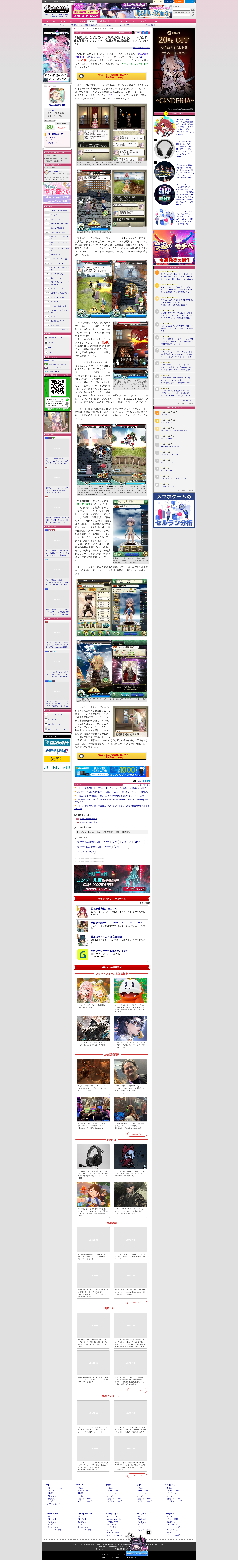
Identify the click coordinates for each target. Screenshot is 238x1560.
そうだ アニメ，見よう (58, 263)
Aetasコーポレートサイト (56, 729)
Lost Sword (164, 414)
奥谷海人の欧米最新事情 (59, 210)
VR (112, 21)
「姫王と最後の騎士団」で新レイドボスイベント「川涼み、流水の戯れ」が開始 (111, 788)
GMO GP (51, 110)
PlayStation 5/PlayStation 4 (56, 368)
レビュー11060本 (51, 16)
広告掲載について (54, 724)
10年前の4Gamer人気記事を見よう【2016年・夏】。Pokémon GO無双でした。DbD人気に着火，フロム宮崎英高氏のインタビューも (57, 520)
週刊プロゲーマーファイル (60, 223)
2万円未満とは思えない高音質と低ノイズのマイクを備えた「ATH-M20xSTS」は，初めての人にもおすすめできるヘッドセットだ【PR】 (93, 1174)
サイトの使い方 (70, 1)
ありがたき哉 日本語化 (58, 306)
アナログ (142, 21)
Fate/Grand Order (166, 438)
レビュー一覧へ (137, 1390)
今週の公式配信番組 (57, 228)
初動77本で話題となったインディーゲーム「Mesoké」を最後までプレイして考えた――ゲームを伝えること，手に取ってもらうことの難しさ (57, 612)
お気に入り (168, 1)
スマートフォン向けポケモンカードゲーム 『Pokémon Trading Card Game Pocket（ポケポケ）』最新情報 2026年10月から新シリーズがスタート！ (130, 1008)
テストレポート (143, 1519)
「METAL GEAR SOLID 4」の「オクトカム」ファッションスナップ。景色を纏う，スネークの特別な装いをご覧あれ (57, 461)
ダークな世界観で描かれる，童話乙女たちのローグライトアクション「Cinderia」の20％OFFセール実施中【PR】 (130, 1173)
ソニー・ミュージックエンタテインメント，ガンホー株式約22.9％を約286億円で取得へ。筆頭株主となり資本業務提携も (177, 289)
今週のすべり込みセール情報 (60, 249)
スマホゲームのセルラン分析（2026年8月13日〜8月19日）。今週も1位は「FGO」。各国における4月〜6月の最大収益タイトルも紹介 (177, 302)
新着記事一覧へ (137, 1134)
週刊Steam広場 (55, 254)
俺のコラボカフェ (57, 278)
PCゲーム (51, 360)
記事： (55, 173)
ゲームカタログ (173, 1535)
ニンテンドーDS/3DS (84, 1514)
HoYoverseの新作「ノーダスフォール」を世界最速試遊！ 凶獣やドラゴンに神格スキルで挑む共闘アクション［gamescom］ (177, 341)
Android (97, 57)
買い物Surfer (55, 301)
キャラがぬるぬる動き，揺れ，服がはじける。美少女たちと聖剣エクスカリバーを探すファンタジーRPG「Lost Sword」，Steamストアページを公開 (176, 276)
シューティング (173, 1527)
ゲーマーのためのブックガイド (60, 269)
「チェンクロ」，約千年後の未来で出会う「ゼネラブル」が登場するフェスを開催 (92, 1044)
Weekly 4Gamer (56, 215)
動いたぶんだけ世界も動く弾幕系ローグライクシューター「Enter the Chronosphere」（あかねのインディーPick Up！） (130, 1292)
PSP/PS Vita (170, 1485)
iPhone (107, 842)
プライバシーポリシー (55, 714)
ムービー (120, 25)
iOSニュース (48, 25)
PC (54, 21)
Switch (82, 21)
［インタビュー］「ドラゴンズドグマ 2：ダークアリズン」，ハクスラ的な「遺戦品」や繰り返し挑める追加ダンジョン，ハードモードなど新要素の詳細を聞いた (57, 704)
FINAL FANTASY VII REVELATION (174, 430)
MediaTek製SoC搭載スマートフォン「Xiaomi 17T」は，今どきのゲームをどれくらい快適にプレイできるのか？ (93, 1379)
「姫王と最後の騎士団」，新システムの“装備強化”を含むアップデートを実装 (110, 796)
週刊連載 (51, 1499)
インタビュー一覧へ (137, 1475)
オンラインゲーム (54, 1488)
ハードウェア (123, 21)
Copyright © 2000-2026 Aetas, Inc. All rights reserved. (119, 1557)
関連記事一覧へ (145, 785)
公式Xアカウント (55, 1)
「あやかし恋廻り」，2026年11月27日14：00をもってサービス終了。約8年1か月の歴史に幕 (177, 328)
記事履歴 (179, 1)
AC (133, 21)
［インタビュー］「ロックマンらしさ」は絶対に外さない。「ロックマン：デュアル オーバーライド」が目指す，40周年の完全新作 (57, 674)
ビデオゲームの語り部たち (60, 293)
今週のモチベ (55, 219)
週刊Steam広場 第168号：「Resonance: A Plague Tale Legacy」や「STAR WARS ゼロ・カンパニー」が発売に (93, 1088)
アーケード (169, 1514)
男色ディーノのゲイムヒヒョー (60, 238)
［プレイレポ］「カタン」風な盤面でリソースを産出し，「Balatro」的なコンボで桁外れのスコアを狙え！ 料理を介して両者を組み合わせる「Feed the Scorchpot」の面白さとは (130, 1343)
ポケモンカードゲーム (169, 462)
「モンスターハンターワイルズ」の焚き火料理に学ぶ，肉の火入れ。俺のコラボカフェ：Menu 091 (130, 1257)
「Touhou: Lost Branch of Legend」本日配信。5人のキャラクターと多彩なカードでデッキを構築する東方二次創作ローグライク (177, 380)
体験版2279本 (64, 16)
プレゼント (52, 342)
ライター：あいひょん (141, 48)
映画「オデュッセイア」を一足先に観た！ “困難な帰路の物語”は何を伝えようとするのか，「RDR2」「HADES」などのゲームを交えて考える (57, 490)
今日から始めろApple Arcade (60, 274)
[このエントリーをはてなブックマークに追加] (147, 34)
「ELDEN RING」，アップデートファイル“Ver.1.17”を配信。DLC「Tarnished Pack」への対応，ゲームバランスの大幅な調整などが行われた (176, 367)
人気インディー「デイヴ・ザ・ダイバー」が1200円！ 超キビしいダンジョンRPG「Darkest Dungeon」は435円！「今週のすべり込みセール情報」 (93, 1293)
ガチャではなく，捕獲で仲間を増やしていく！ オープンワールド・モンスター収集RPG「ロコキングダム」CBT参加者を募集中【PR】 (93, 1212)
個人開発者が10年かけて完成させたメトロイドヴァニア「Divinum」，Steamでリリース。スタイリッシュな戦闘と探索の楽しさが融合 (176, 315)
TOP (47, 21)
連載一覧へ (66, 329)
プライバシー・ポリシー (119, 1554)
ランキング (190, 1)
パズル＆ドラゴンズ (168, 486)
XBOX (62, 21)
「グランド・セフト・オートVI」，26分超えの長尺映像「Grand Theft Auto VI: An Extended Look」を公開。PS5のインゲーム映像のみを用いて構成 (177, 354)
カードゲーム (172, 1524)
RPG (116, 842)
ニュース (51, 138)
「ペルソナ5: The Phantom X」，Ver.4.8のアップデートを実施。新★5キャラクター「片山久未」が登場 (130, 1045)
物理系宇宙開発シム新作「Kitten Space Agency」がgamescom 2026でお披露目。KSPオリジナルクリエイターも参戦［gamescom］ (130, 1089)
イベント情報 (172, 1519)
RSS (45, 1)
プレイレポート (122, 847)
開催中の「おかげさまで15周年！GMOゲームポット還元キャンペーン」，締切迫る (113, 792)
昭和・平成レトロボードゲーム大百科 (60, 283)
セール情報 (84, 25)
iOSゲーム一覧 (131, 25)
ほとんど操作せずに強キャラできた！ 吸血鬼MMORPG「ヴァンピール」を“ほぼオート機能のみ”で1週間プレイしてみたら (57, 553)
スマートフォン (112, 1514)
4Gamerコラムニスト (58, 288)
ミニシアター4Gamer (58, 297)
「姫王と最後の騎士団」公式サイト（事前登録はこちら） (113, 76)
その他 (169, 1532)
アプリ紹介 (111, 1527)
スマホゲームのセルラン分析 (60, 243)
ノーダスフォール (167, 422)
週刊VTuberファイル (58, 232)
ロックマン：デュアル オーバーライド (175, 478)
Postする (138, 32)
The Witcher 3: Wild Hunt (169, 454)
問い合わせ (82, 1)
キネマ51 (54, 316)
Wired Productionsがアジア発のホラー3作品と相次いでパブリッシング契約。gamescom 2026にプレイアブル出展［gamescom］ (129, 1126)
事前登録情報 (112, 1522)
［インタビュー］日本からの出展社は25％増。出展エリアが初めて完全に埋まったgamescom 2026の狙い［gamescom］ (57, 645)
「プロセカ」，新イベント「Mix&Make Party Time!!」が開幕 (91, 1006)
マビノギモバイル (167, 470)
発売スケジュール (84, 1499)
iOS (90, 57)
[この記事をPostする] (133, 32)
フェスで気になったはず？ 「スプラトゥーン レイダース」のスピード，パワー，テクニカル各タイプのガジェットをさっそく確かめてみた (57, 582)
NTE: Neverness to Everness (170, 446)
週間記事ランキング (55, 337)
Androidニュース (61, 25)
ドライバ (51, 352)
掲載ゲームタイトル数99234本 (56, 14)
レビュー (51, 140)
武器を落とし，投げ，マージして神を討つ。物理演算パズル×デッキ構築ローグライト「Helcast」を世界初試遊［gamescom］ (93, 1126)
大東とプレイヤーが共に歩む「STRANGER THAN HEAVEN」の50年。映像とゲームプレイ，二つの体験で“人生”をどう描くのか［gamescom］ (130, 1466)
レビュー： (62, 173)
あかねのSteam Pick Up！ (59, 325)
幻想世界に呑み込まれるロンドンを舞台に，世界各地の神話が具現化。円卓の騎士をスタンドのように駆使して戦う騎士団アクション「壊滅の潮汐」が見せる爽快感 (130, 1380)
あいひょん (86, 852)
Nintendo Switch (53, 371)
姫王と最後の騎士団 (57, 105)
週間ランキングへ (188, 400)
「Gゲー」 (143, 57)
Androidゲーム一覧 (146, 25)
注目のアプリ (95, 25)
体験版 (50, 143)
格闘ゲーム (171, 1522)
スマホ (92, 21)
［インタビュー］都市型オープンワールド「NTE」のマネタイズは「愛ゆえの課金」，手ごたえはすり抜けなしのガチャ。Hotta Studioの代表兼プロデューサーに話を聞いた (176, 393)
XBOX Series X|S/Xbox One (57, 364)
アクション (127, 842)
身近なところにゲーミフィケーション (60, 311)
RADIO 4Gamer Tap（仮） (59, 259)
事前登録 (74, 25)
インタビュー (108, 25)
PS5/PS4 (72, 21)
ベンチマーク (142, 1530)
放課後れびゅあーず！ (58, 321)
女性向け (102, 21)
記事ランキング (53, 1504)
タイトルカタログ (84, 1501)
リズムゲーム (172, 1530)
